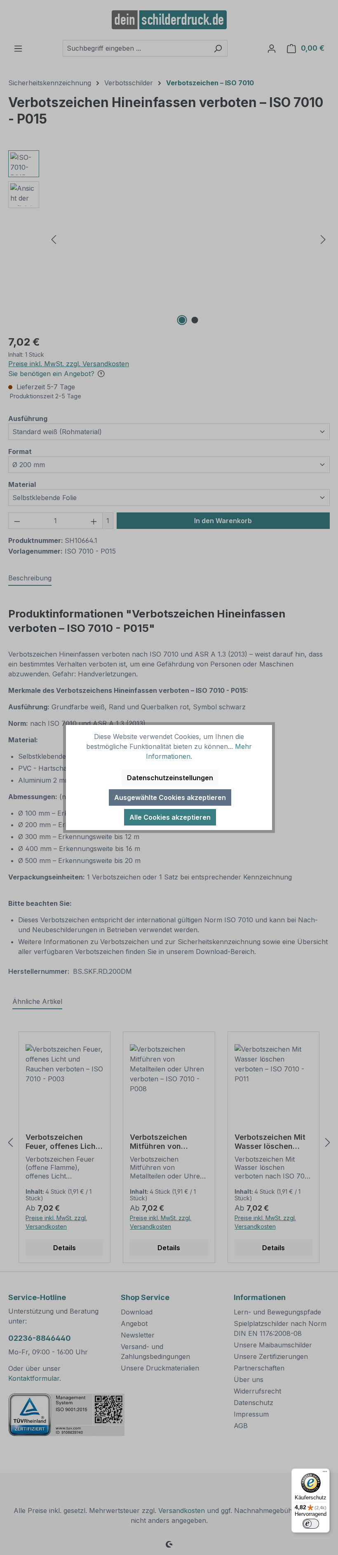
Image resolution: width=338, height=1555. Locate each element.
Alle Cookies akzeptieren (170, 817)
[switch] (311, 1524)
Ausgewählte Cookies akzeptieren (170, 797)
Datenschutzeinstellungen (170, 778)
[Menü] (325, 1473)
